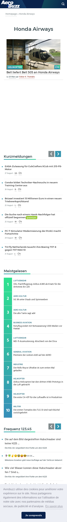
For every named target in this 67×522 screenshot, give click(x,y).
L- (15, 205)
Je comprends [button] (33, 515)
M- (16, 221)
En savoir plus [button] (54, 506)
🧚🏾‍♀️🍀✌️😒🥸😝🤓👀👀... (19, 456)
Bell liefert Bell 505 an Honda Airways (33, 72)
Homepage (11, 14)
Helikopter (15, 67)
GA (16, 173)
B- (15, 189)
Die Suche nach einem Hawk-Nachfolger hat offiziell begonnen (30, 216)
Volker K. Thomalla (27, 76)
